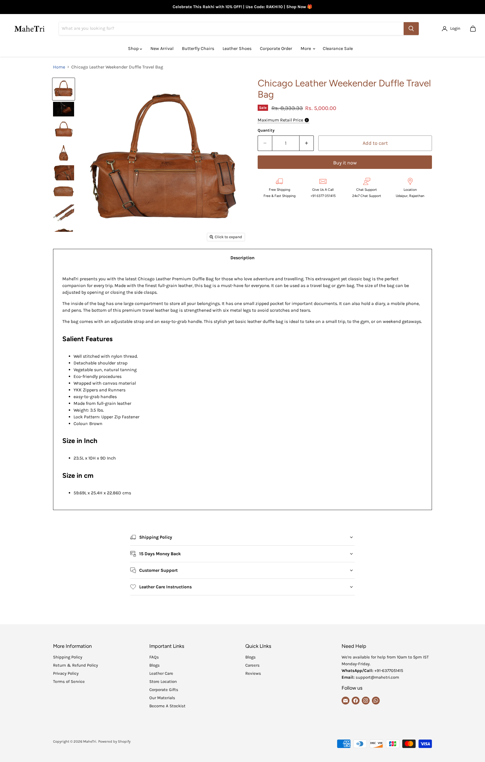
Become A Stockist (167, 705)
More (306, 48)
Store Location (163, 681)
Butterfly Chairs (198, 48)
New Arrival (161, 48)
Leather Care (161, 673)
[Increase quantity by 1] (306, 143)
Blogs (154, 665)
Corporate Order (276, 48)
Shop (134, 48)
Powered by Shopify (114, 741)
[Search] (411, 28)
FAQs (154, 657)
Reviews (253, 673)
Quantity (266, 130)
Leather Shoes (237, 48)
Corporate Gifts (163, 689)
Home (59, 67)
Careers (252, 665)
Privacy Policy (66, 673)
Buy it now (345, 163)
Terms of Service (69, 681)
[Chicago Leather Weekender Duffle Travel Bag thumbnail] (63, 89)
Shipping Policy (67, 657)
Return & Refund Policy (75, 665)
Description (242, 257)
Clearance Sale (338, 48)
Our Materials (162, 697)
